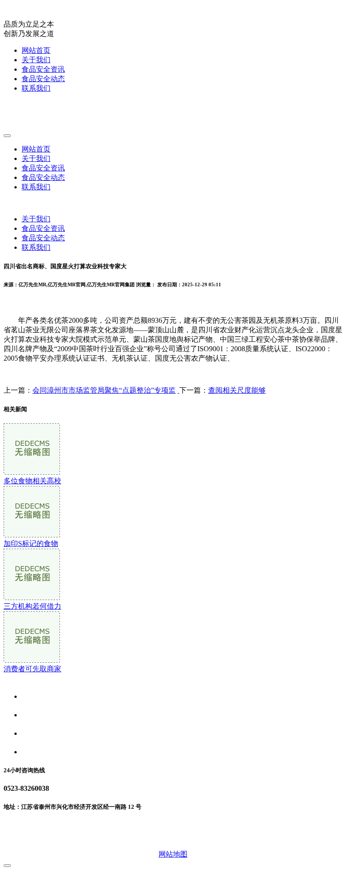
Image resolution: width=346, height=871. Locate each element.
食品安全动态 (43, 79)
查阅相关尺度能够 (237, 390)
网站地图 (173, 854)
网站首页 (36, 50)
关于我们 (36, 60)
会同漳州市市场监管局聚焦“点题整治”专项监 (104, 390)
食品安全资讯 (43, 69)
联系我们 (36, 88)
